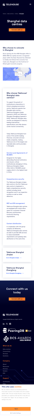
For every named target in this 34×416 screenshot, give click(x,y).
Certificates (6, 381)
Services (5, 353)
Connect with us (17, 30)
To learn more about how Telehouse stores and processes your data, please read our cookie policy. (15, 401)
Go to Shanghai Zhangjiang (14, 273)
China (16, 13)
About (4, 364)
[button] (16, 413)
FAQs (4, 384)
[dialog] (17, 400)
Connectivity (6, 351)
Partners (5, 368)
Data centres (10, 13)
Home (4, 13)
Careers (5, 371)
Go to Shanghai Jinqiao (12, 257)
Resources (6, 366)
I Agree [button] (16, 408)
